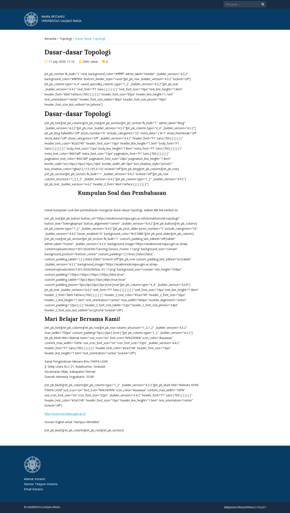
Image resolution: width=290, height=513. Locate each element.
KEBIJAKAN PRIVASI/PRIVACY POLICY (245, 507)
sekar (94, 62)
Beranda (50, 39)
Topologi (65, 39)
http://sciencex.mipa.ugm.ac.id (65, 414)
